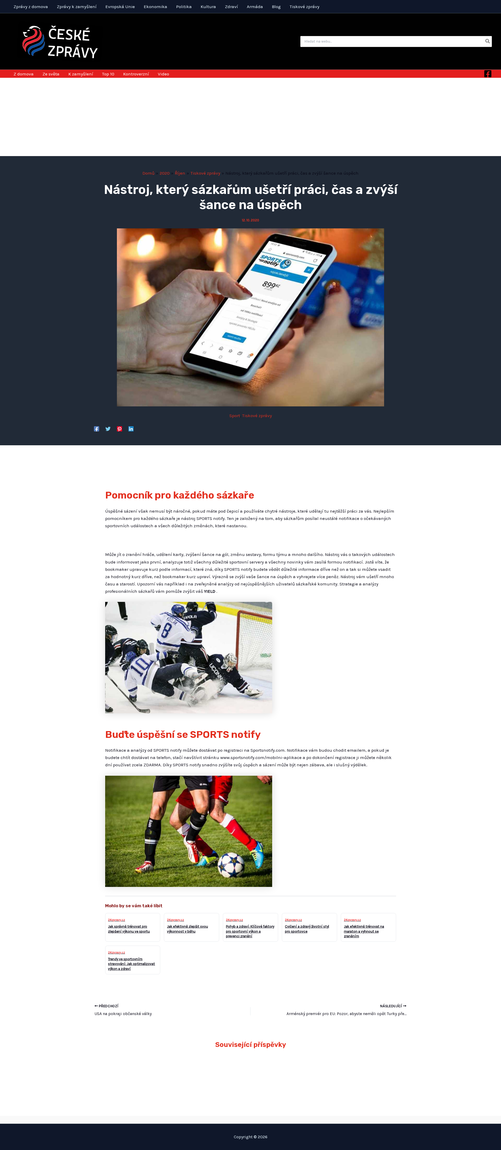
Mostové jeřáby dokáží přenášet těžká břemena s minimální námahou (287, 1071)
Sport (234, 415)
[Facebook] (488, 74)
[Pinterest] (119, 428)
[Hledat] (487, 41)
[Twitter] (108, 428)
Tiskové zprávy (257, 415)
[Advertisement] (250, 116)
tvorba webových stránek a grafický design (250, 1119)
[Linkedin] (131, 428)
